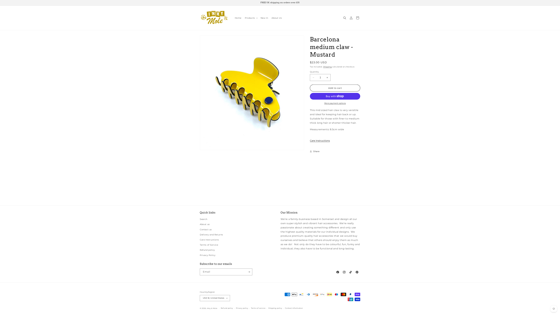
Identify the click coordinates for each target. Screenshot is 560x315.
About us (205, 224)
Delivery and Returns (211, 234)
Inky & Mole (212, 308)
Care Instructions (320, 140)
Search (203, 219)
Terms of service (258, 308)
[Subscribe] (249, 271)
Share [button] (316, 151)
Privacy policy (242, 308)
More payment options (335, 103)
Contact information (294, 308)
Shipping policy (275, 308)
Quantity (314, 72)
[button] (251, 18)
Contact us (206, 229)
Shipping (327, 67)
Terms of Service (209, 245)
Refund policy (207, 250)
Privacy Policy (207, 255)
